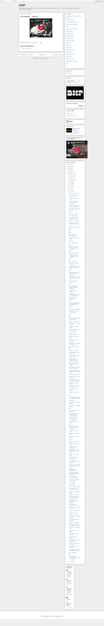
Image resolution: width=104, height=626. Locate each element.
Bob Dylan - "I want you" (74, 494)
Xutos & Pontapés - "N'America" (73, 447)
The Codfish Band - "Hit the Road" (74, 520)
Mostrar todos (70, 607)
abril (70, 189)
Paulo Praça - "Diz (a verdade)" (73, 547)
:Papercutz (71, 241)
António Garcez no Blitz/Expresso (73, 469)
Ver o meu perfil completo (76, 133)
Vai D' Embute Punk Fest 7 (69, 583)
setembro (71, 179)
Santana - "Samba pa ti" (74, 321)
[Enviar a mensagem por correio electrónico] (41, 42)
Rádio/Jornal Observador (72, 61)
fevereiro (71, 561)
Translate (77, 82)
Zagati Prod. (77, 128)
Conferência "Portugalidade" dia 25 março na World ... (74, 295)
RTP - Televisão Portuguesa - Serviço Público (74, 461)
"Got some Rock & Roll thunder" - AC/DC (74, 497)
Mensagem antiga (57, 54)
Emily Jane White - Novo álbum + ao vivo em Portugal (74, 273)
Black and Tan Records (74, 346)
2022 (69, 172)
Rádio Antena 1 (69, 31)
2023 (69, 170)
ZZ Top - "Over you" (73, 512)
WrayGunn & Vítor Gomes (74, 441)
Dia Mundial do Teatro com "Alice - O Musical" (74, 380)
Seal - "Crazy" (72, 482)
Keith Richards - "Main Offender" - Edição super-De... (74, 248)
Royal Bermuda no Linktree (73, 291)
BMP (22, 5)
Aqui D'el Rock (72, 332)
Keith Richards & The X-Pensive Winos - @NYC (74, 525)
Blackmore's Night (73, 334)
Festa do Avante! (70, 19)
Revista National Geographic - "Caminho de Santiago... (74, 557)
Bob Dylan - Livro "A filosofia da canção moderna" (73, 256)
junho (70, 185)
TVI (67, 66)
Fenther (68, 599)
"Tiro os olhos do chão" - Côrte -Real (74, 480)
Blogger (60, 616)
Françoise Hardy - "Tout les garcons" (74, 540)
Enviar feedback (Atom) (44, 58)
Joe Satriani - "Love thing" (74, 226)
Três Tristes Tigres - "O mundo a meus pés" (74, 489)
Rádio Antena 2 (69, 33)
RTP (67, 63)
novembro (71, 175)
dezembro (71, 174)
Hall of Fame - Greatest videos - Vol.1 (74, 356)
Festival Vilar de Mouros (71, 24)
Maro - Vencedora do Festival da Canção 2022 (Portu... (73, 473)
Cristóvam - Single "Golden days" (73, 418)
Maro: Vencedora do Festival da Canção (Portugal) (73, 427)
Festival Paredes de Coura (72, 22)
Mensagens (71, 113)
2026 (69, 164)
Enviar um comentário (26, 48)
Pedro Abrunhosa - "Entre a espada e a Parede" (74, 550)
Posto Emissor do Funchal (72, 28)
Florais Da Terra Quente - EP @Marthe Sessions (74, 398)
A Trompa (69, 571)
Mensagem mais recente (26, 54)
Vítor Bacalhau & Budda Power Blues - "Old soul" (74, 451)
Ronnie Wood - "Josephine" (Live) (73, 505)
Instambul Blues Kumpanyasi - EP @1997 (73, 501)
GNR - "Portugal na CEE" (74, 486)
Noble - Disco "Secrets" (74, 193)
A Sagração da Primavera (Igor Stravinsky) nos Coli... (74, 267)
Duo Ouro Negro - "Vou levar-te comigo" (74, 330)
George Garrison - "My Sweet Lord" (74, 353)
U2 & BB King (72, 484)
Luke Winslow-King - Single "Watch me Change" (73, 287)
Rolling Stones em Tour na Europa (74, 411)
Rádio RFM (68, 52)
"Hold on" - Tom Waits (73, 522)
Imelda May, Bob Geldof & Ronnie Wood (74, 319)
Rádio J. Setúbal (70, 40)
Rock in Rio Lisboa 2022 (74, 374)
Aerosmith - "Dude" (73, 339)
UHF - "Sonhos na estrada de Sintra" (73, 477)
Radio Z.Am (69, 73)
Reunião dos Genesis (73, 253)
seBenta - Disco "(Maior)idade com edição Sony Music (73, 360)
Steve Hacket (72, 341)
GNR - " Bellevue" (73, 552)
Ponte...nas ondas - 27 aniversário (74, 195)
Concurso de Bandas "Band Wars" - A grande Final (74, 371)
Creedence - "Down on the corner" (74, 544)
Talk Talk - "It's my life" (74, 514)
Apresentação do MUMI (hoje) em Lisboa (74, 368)
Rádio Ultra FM (69, 59)
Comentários (71, 116)
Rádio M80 (68, 42)
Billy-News (69, 580)
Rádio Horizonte (70, 38)
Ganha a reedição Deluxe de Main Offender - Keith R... (74, 304)
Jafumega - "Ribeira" (73, 213)
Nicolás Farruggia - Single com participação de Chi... (74, 278)
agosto (70, 181)
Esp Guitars (71, 400)
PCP (67, 26)
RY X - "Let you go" (73, 261)
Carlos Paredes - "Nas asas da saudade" (74, 218)
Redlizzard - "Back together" (73, 537)
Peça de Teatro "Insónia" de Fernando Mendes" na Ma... (74, 466)
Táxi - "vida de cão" (73, 242)
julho (70, 183)
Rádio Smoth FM (70, 54)
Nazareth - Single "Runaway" (73, 298)
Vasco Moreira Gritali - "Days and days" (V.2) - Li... (74, 224)
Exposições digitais (69, 589)
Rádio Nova (69, 45)
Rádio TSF (68, 56)
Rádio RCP (68, 47)
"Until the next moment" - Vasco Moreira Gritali (74, 206)
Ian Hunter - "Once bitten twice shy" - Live (74, 209)
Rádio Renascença (70, 49)
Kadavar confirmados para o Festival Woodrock (73, 202)
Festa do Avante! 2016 (69, 604)
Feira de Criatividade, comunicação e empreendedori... (73, 415)
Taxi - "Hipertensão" (73, 215)
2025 (69, 166)
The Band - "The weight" (74, 510)
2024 (69, 168)
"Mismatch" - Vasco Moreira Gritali (73, 458)
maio (70, 187)
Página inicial (42, 54)
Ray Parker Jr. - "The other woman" (73, 312)
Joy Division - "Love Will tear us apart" (74, 386)
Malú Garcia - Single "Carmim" (73, 264)
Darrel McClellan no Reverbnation (73, 235)
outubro (71, 177)
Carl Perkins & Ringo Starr (75, 309)
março (70, 191)
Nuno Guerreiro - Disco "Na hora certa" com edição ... (74, 364)
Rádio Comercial (70, 35)
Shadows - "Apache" (73, 350)
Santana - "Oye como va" (74, 220)
